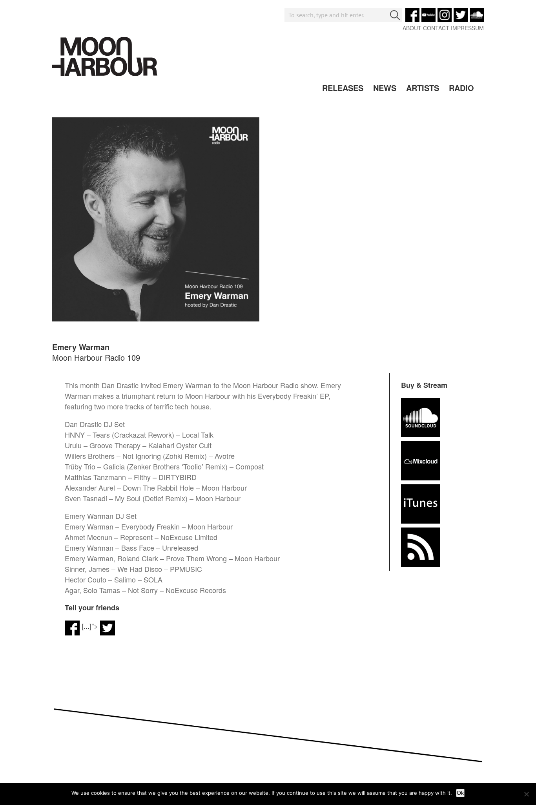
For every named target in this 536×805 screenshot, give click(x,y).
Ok (460, 793)
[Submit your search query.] (395, 15)
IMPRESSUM (467, 28)
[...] (86, 626)
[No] (526, 794)
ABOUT (412, 28)
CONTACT (436, 28)
